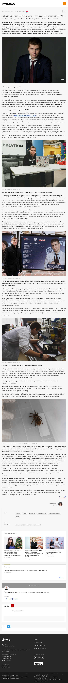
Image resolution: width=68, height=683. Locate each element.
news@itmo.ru (13, 599)
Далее (61, 577)
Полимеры (32, 513)
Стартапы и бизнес (39, 645)
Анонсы (7, 567)
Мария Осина (53, 503)
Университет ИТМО (17, 611)
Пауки (17, 516)
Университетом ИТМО (23, 674)
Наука (35, 639)
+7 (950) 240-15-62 (6, 661)
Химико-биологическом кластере (25, 115)
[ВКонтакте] (64, 11)
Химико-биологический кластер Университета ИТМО (28, 524)
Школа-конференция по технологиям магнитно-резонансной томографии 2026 (25, 570)
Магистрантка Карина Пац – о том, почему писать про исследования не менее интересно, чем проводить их (12, 553)
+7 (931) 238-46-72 (6, 658)
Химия (24, 513)
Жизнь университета (40, 648)
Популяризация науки (54, 513)
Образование (38, 642)
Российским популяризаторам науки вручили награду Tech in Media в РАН (54, 552)
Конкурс (18, 513)
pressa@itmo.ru (6, 667)
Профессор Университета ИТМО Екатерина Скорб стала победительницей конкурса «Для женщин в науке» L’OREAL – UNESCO (34, 553)
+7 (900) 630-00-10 (6, 656)
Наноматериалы (42, 513)
